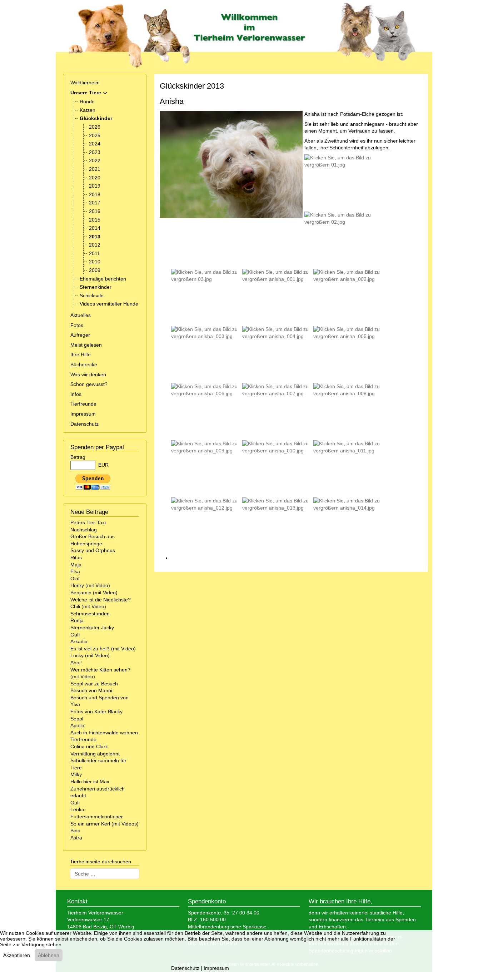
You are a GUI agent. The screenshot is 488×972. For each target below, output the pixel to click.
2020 (94, 177)
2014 (94, 228)
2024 (94, 144)
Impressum (83, 414)
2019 (94, 186)
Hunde (87, 101)
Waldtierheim (85, 82)
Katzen (87, 110)
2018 (94, 194)
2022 (94, 160)
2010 (94, 261)
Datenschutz (84, 424)
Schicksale (92, 295)
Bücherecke (83, 364)
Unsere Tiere (85, 92)
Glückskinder (96, 118)
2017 (94, 202)
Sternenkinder (95, 287)
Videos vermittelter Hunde (109, 304)
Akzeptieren (16, 955)
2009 (94, 270)
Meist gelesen (86, 345)
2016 (94, 211)
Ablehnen (48, 955)
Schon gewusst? (89, 384)
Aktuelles (80, 315)
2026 (94, 127)
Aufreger (80, 335)
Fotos (76, 325)
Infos (75, 394)
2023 (94, 152)
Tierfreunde (83, 404)
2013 (94, 236)
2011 (94, 253)
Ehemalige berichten (103, 279)
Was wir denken (88, 374)
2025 (94, 135)
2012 (94, 245)
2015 (94, 220)
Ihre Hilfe (80, 354)
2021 (94, 169)
